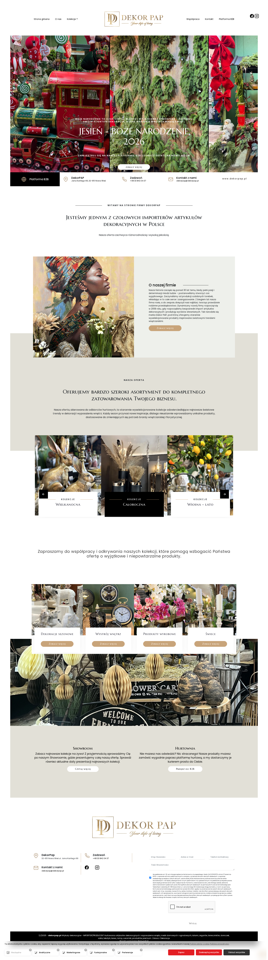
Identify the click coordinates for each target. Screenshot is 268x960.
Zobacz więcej (165, 328)
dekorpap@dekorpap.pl (53, 870)
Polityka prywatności (219, 944)
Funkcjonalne (100, 952)
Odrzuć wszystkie (236, 952)
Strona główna (41, 19)
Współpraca (192, 19)
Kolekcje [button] (71, 19)
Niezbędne (16, 952)
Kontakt (209, 19)
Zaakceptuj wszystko (209, 952)
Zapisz (181, 952)
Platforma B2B (226, 19)
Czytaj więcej (83, 768)
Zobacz (68, 513)
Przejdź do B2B (185, 768)
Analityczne (44, 952)
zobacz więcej (134, 166)
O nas (58, 19)
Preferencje (127, 952)
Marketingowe (73, 952)
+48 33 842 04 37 (101, 858)
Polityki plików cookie (199, 944)
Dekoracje (165, 938)
